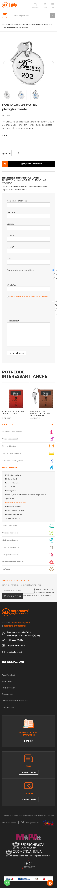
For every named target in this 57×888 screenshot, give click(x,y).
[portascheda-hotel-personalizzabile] (15, 396)
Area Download (8, 675)
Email (53, 270)
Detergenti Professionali (10, 555)
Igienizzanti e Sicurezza (10, 540)
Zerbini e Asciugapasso (13, 518)
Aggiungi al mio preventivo (30, 164)
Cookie (13, 823)
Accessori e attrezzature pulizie (12, 562)
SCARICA (28, 741)
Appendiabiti (9, 499)
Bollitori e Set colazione (12, 483)
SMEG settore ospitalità (13, 475)
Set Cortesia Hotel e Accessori (12, 432)
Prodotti (8, 424)
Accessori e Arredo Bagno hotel (12, 461)
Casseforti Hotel (10, 487)
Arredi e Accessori (9, 468)
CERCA (52, 15)
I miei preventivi (8, 688)
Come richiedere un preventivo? (15, 701)
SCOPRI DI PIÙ (28, 772)
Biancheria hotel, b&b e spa (11, 453)
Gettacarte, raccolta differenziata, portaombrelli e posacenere (25, 495)
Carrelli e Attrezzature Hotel (14, 510)
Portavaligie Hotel (11, 491)
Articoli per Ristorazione (10, 533)
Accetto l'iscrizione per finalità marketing (53, 307)
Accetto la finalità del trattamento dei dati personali (28, 296)
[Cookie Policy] (50, 883)
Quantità (6, 153)
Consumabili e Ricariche (10, 547)
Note (4, 135)
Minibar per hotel (11, 479)
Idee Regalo (6, 569)
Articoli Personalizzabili (10, 439)
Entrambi (55, 278)
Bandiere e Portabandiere (13, 514)
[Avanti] (53, 62)
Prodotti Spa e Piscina (9, 526)
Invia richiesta (17, 353)
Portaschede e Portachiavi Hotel (15, 503)
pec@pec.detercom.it (16, 645)
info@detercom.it (14, 652)
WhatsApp (55, 274)
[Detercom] (9, 5)
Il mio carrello (7, 681)
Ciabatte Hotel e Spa (9, 446)
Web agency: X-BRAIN (33, 823)
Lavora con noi (8, 707)
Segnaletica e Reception (13, 506)
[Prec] (4, 62)
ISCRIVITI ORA (14, 596)
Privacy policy (7, 694)
